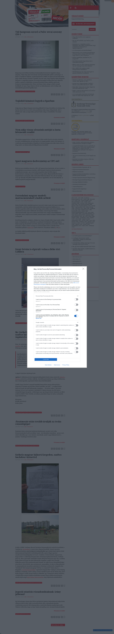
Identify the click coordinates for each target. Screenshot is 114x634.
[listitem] (57, 296)
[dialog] (57, 317)
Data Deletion (48, 365)
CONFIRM (46, 359)
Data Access (57, 365)
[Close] (83, 269)
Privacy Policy (65, 365)
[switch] (76, 299)
